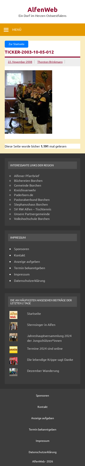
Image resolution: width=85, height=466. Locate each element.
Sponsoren (21, 249)
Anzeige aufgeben (27, 261)
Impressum (22, 274)
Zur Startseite (16, 44)
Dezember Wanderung (43, 371)
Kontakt (19, 255)
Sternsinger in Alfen (41, 324)
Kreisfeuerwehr (25, 190)
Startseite (34, 313)
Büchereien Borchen (28, 180)
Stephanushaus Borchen (31, 204)
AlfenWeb (42, 9)
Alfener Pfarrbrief (26, 176)
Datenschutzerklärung (29, 280)
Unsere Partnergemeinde (32, 214)
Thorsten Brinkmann (50, 62)
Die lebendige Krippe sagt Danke (50, 359)
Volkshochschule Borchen (32, 218)
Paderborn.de (23, 195)
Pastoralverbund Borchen (32, 199)
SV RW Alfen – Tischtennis (32, 209)
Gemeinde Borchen (27, 185)
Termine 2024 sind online (45, 348)
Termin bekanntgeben (29, 268)
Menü (16, 29)
